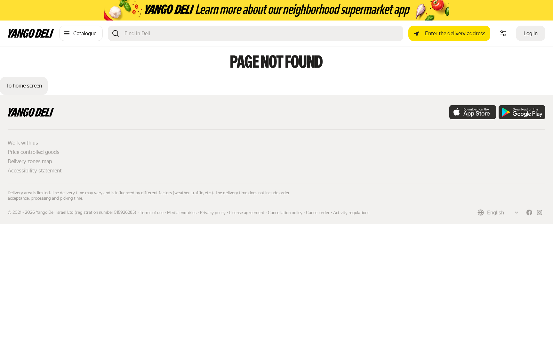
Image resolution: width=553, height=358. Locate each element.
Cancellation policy (285, 212)
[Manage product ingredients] (503, 33)
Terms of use (152, 212)
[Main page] (31, 36)
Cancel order (318, 212)
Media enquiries (181, 212)
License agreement (246, 212)
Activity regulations (351, 212)
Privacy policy (213, 212)
